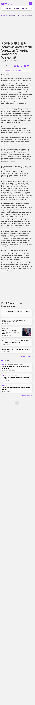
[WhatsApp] (21, 66)
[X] (25, 66)
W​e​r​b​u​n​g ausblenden (22, 27)
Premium (24, 8)
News (11, 15)
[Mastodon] (15, 66)
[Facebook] (18, 66)
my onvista (16, 8)
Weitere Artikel (26, 356)
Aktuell (8, 8)
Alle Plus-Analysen (26, 395)
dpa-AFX (3, 61)
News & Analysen (5, 15)
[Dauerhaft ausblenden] (31, 70)
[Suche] (31, 8)
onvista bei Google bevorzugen (13, 70)
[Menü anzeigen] (2, 8)
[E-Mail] (28, 66)
